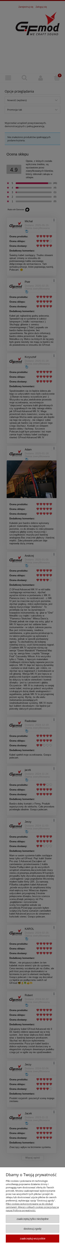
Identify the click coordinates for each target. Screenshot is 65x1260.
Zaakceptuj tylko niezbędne (33, 1218)
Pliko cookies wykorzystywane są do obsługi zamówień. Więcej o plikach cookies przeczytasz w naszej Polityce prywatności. (32, 1207)
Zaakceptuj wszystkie (32, 1238)
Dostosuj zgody (33, 1228)
